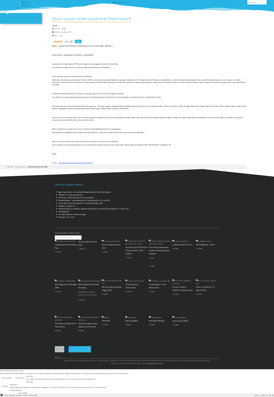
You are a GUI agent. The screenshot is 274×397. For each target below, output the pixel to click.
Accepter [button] (5, 386)
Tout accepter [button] (7, 377)
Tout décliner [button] (19, 377)
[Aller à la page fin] (88, 349)
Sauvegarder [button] (23, 393)
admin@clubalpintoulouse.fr (155, 363)
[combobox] (257, 2)
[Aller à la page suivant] (83, 349)
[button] (269, 392)
